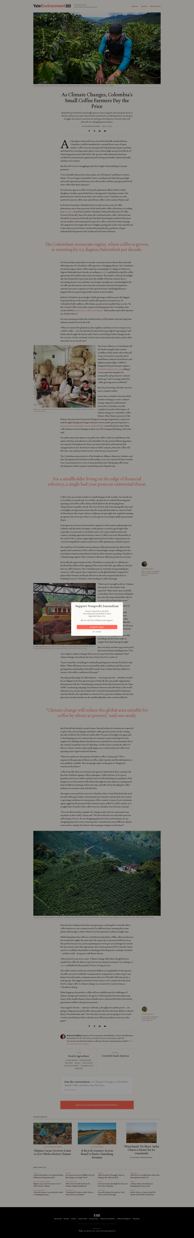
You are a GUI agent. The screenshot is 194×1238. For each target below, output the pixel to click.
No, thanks (97, 632)
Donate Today (97, 627)
